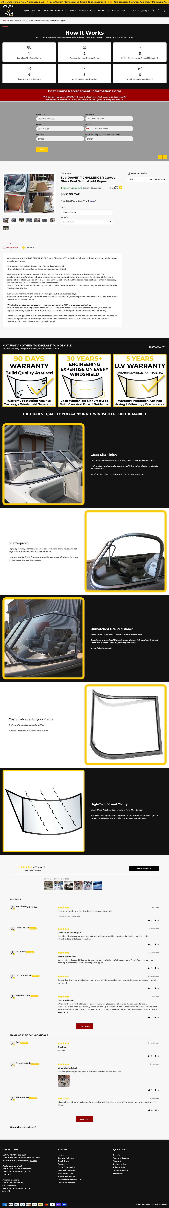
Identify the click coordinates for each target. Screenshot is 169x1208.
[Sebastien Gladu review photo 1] (64, 1081)
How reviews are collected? (23, 1127)
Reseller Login (118, 11)
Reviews (30, 247)
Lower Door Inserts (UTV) (70, 1179)
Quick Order (30, 11)
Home (5, 21)
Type (63, 207)
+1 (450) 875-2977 (18, 1155)
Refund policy (119, 1164)
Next (42, 149)
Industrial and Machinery (55, 11)
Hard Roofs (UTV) (66, 1173)
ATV (39, 11)
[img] (63, 907)
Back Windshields (66, 1170)
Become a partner (66, 1183)
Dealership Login (66, 1158)
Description (12, 247)
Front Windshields (66, 1167)
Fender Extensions (66, 1176)
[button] (149, 920)
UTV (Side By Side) (85, 11)
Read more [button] (63, 1012)
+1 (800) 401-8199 (32, 1157)
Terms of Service (121, 1158)
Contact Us (63, 1164)
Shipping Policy (120, 1170)
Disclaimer (118, 1173)
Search (116, 1155)
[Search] (153, 10)
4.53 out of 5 (39, 867)
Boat (72, 11)
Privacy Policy (120, 1167)
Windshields (103, 11)
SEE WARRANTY (157, 347)
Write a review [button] (144, 868)
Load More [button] (85, 1026)
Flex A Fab (66, 173)
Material (64, 217)
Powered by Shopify (159, 1205)
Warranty (117, 1161)
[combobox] (89, 128)
